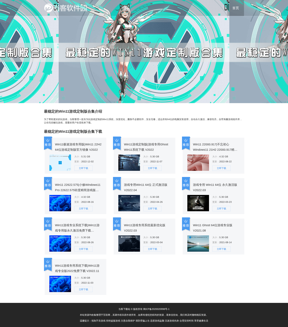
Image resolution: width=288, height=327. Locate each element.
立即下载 (83, 168)
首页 (235, 8)
